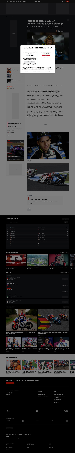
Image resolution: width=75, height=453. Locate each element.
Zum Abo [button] (45, 55)
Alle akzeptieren (30, 55)
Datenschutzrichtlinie (36, 71)
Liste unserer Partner (46, 69)
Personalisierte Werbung (30, 61)
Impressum (26, 71)
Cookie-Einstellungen (48, 71)
